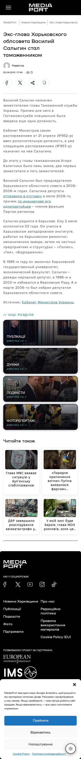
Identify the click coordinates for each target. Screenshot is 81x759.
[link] (6, 584)
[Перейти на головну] (40, 7)
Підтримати (13, 631)
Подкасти (11, 616)
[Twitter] (20, 83)
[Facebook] (7, 83)
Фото (8, 624)
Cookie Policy (21, 754)
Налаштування (40, 744)
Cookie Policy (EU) (56, 637)
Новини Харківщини (33, 22)
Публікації (12, 609)
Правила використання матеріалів (53, 625)
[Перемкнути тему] (70, 748)
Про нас (48, 601)
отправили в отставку (22, 196)
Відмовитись (40, 732)
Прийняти (40, 720)
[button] (74, 684)
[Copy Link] (45, 83)
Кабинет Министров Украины (48, 302)
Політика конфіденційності (49, 754)
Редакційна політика (50, 611)
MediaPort (9, 22)
